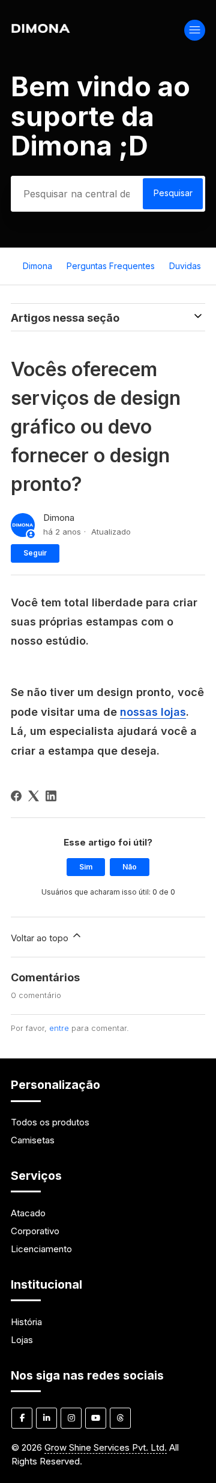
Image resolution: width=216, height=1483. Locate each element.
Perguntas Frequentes (111, 266)
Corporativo (35, 1231)
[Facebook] (16, 796)
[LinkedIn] (51, 796)
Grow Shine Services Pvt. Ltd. (105, 1447)
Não (129, 866)
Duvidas (185, 266)
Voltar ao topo (41, 938)
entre (59, 1028)
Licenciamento (41, 1249)
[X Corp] (33, 796)
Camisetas (33, 1140)
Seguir (35, 552)
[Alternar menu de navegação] (194, 30)
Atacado (28, 1213)
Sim (85, 866)
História (26, 1322)
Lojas (22, 1339)
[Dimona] (41, 29)
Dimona (37, 266)
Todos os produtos (50, 1122)
